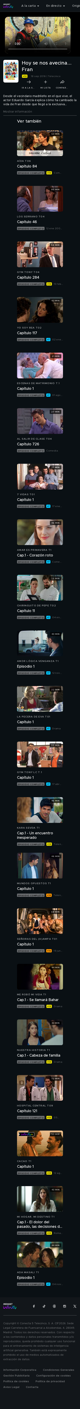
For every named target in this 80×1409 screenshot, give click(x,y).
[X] (75, 1306)
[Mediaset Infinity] (8, 5)
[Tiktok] (44, 1306)
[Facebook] (34, 1306)
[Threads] (54, 1306)
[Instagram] (64, 1306)
